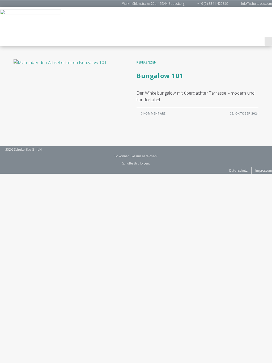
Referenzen (147, 62)
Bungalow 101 (160, 75)
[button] (268, 41)
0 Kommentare (153, 113)
